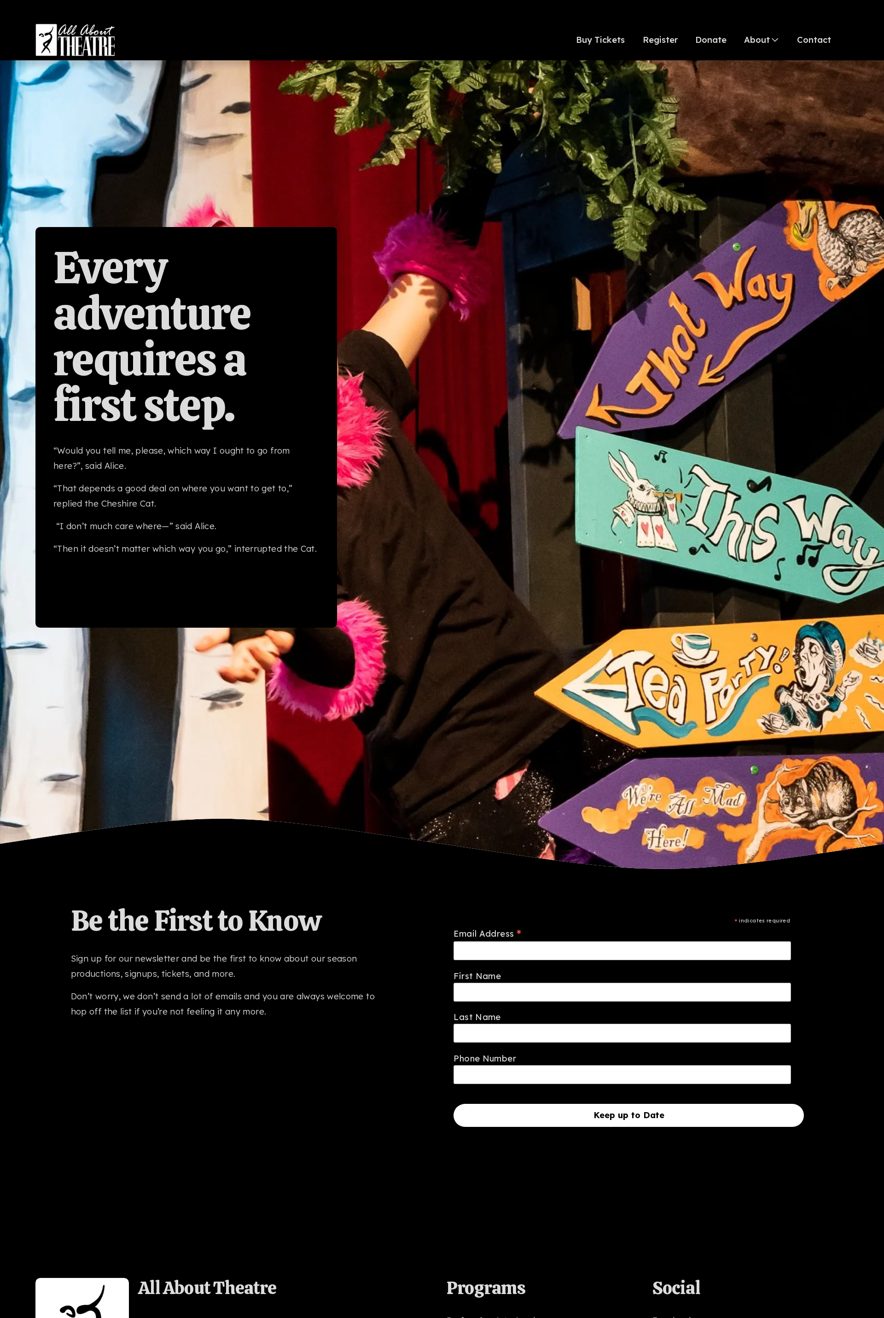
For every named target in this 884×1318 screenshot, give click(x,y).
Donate (711, 40)
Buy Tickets (600, 40)
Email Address (487, 933)
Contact (814, 40)
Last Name (477, 1017)
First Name (477, 976)
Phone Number (485, 1058)
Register (660, 40)
